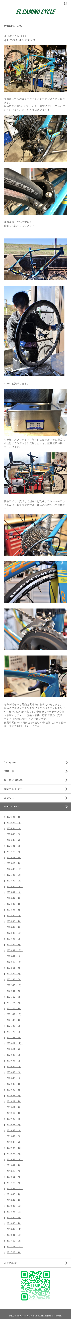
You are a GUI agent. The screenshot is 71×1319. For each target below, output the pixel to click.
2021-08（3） (14, 1020)
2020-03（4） (14, 1084)
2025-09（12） (15, 869)
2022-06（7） (14, 979)
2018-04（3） (14, 1217)
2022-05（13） (15, 985)
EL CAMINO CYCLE (28, 1315)
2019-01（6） (14, 1165)
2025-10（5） (14, 863)
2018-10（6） (14, 1182)
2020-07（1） (14, 1066)
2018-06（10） (15, 1206)
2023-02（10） (15, 950)
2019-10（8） (14, 1113)
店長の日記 (10, 1263)
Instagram (10, 762)
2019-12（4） (14, 1101)
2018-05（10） (15, 1211)
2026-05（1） (14, 822)
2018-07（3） (14, 1200)
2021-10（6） (14, 1008)
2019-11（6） (14, 1107)
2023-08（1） (14, 939)
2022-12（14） (15, 962)
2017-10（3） (14, 1252)
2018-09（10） (15, 1188)
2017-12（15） (15, 1241)
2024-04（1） (14, 915)
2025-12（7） (14, 851)
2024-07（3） (14, 898)
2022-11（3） (14, 968)
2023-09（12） (15, 933)
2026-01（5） (14, 846)
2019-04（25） (15, 1148)
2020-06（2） (14, 1072)
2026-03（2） (14, 834)
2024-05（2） (14, 909)
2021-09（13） (15, 1014)
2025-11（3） (14, 857)
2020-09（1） (14, 1055)
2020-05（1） (14, 1078)
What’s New (11, 806)
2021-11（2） (14, 1002)
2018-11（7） (14, 1177)
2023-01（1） (14, 956)
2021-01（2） (14, 1037)
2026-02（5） (14, 840)
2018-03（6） (14, 1223)
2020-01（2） (14, 1095)
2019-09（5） (14, 1119)
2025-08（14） (15, 875)
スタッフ (9, 798)
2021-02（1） (14, 1031)
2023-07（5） (14, 944)
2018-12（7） (14, 1171)
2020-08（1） (14, 1060)
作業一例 (9, 771)
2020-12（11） (15, 1043)
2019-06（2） (14, 1136)
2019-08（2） (14, 1124)
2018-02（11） (15, 1229)
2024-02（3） (14, 927)
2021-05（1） (14, 1026)
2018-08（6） (14, 1194)
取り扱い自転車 (13, 780)
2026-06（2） (14, 817)
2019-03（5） (14, 1153)
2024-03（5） (14, 921)
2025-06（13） (15, 886)
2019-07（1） (14, 1130)
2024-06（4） (14, 904)
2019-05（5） (14, 1142)
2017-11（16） (15, 1246)
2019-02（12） (15, 1159)
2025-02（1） (14, 892)
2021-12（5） (14, 997)
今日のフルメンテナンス (20, 40)
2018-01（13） (15, 1235)
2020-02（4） (14, 1090)
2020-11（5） (14, 1049)
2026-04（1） (14, 828)
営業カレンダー (13, 789)
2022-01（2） (14, 991)
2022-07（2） (14, 973)
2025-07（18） (15, 880)
